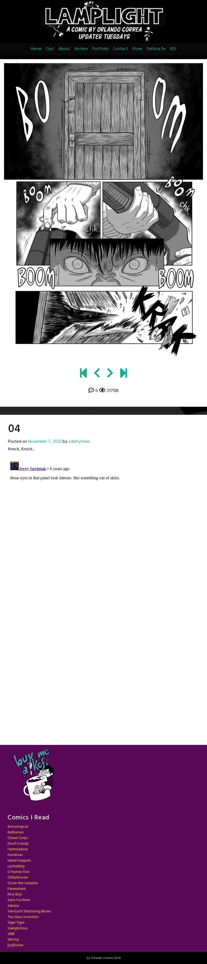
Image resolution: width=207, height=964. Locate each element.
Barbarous (15, 832)
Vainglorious (17, 928)
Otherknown (18, 877)
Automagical (18, 827)
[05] (103, 212)
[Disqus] (103, 526)
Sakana (13, 906)
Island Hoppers (19, 861)
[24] (123, 374)
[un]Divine (15, 945)
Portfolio (100, 48)
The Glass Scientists (23, 917)
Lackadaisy (16, 866)
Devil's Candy (18, 844)
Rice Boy (15, 894)
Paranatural (17, 889)
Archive (81, 48)
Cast (50, 48)
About (64, 48)
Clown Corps (18, 838)
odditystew (79, 441)
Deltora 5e (156, 48)
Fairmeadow (18, 849)
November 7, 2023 (45, 441)
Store (137, 48)
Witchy (13, 940)
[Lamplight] (83, 374)
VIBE (11, 934)
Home (36, 48)
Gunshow (15, 855)
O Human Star (18, 872)
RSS (173, 48)
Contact (120, 48)
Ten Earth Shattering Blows (29, 911)
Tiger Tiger (16, 923)
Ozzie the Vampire (23, 883)
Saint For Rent (19, 900)
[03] (97, 374)
